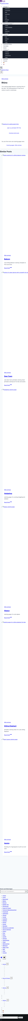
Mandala (5, 59)
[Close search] (1, 1015)
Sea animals (7, 14)
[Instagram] (4, 1)
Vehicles (4, 987)
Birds (6, 12)
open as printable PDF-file (14, 128)
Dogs (6, 17)
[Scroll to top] (1, 957)
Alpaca (7, 611)
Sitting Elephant (10, 726)
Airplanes (7, 38)
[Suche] (26, 891)
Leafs (6, 29)
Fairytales (5, 46)
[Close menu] (0, 961)
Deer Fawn (8, 376)
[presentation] (15, 203)
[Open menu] (1, 72)
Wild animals (7, 8)
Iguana (6, 843)
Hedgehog (8, 493)
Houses (5, 61)
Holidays (4, 1000)
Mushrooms (7, 31)
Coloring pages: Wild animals (14, 145)
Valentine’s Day (8, 55)
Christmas (7, 51)
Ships (6, 40)
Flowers (6, 25)
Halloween (7, 53)
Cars (6, 36)
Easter (6, 57)
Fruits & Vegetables (8, 27)
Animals (4, 964)
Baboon (7, 259)
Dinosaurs (7, 19)
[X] (3, 1)
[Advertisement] (14, 107)
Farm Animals (7, 10)
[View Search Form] (1, 67)
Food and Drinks (7, 44)
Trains (6, 42)
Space (5, 47)
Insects (6, 21)
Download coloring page (14, 133)
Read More (8, 268)
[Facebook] (1, 1)
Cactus (6, 32)
